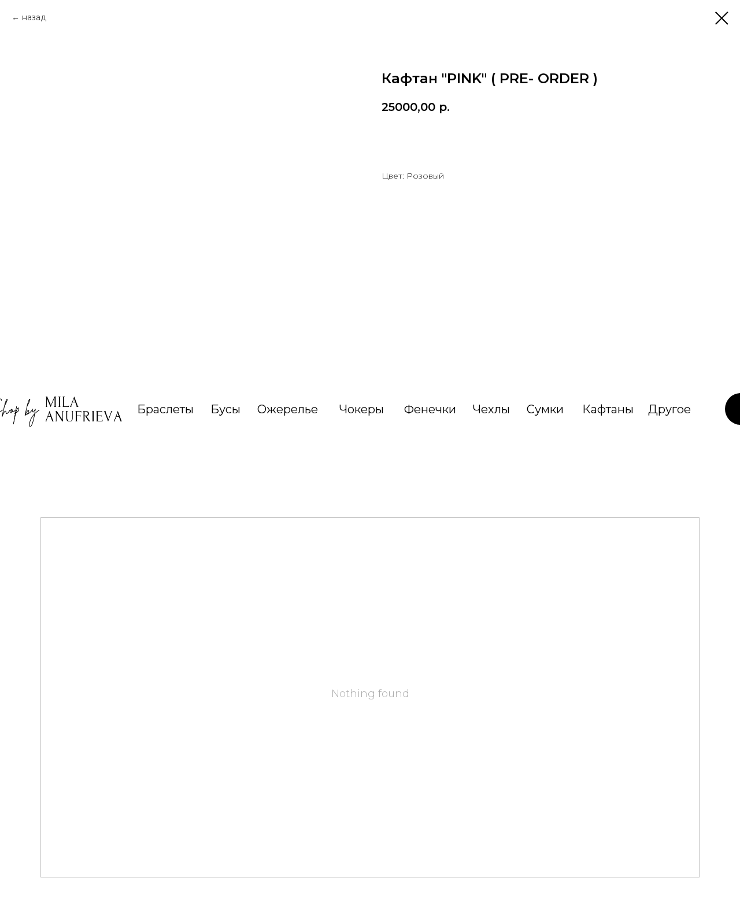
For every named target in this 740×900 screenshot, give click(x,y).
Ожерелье (287, 409)
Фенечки (430, 409)
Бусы (225, 409)
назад (34, 17)
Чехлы (491, 409)
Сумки (545, 409)
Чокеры (361, 409)
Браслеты (165, 409)
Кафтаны (608, 409)
